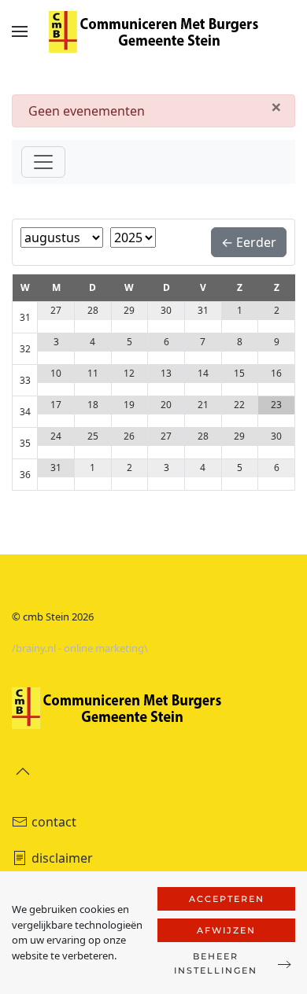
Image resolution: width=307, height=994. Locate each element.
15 (239, 373)
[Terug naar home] (153, 31)
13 (166, 373)
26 (129, 436)
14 (203, 373)
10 (55, 373)
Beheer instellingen (215, 963)
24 (55, 436)
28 (92, 310)
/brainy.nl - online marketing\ (80, 648)
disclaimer (62, 858)
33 (25, 380)
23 (276, 404)
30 (166, 310)
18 (92, 404)
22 (239, 404)
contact (53, 821)
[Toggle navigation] (43, 162)
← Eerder (248, 242)
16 (276, 373)
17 (55, 404)
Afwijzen (226, 930)
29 (129, 310)
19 (129, 404)
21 (203, 404)
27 (55, 310)
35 (25, 443)
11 (92, 373)
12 (129, 373)
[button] (20, 31)
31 (25, 317)
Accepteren (226, 898)
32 (25, 348)
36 (25, 474)
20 (166, 404)
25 (92, 436)
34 (25, 411)
